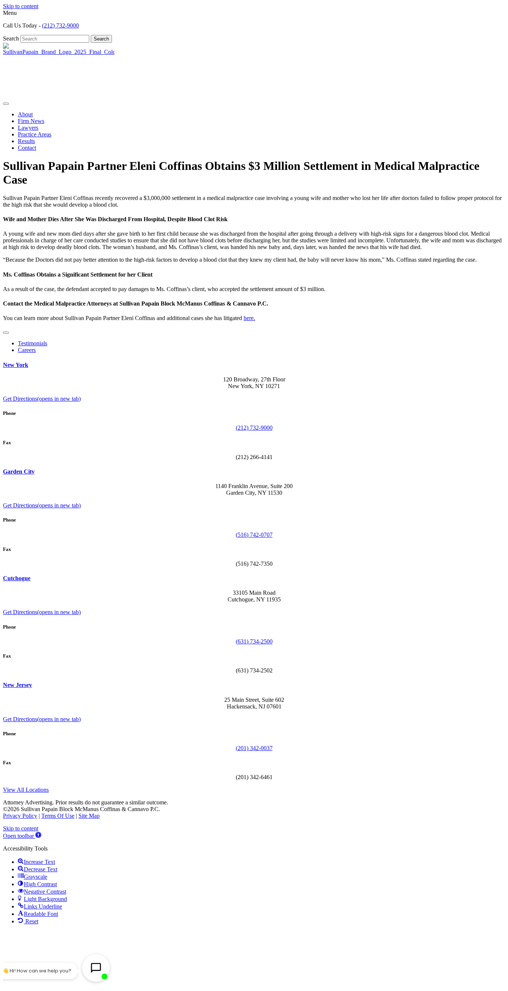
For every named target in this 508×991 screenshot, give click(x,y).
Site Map (89, 816)
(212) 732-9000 (60, 25)
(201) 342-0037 (254, 748)
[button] (22, 836)
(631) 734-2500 (254, 641)
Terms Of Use (57, 816)
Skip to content (20, 6)
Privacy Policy (20, 816)
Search (11, 38)
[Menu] (6, 104)
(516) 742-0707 (254, 535)
